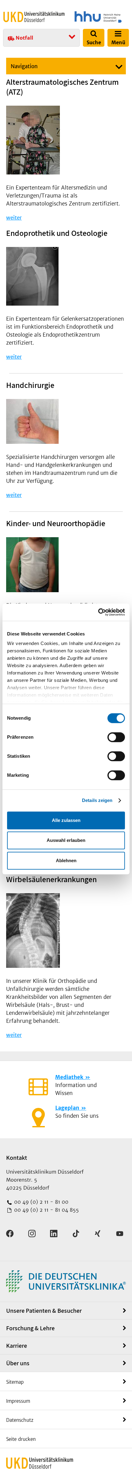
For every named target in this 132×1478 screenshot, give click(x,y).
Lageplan (67, 1108)
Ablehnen (66, 860)
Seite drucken (21, 1439)
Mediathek (69, 1077)
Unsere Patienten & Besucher (44, 1311)
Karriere (16, 1346)
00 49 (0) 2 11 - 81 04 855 (46, 1210)
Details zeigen (97, 800)
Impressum (18, 1401)
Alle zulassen (66, 820)
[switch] (116, 737)
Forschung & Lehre (30, 1328)
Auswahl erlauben (66, 840)
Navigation (24, 66)
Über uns (17, 1363)
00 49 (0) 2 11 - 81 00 (40, 1202)
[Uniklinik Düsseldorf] (33, 17)
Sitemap (15, 1382)
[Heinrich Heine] (98, 17)
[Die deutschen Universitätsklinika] (66, 1281)
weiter (14, 217)
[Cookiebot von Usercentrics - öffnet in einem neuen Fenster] (98, 612)
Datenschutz (19, 1420)
